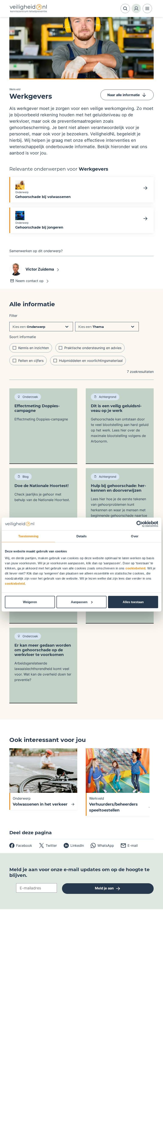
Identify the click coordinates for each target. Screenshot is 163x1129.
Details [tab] (81, 536)
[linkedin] (74, 845)
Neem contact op (29, 281)
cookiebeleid (135, 568)
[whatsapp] (102, 845)
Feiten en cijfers (31, 360)
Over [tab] (134, 536)
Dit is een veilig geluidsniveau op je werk (116, 408)
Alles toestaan (133, 602)
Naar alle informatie (123, 95)
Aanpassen (79, 602)
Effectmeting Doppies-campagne (37, 408)
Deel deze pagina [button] (30, 833)
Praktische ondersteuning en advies (92, 348)
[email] (129, 845)
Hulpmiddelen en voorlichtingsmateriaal (91, 360)
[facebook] (20, 845)
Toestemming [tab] (28, 536)
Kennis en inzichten (33, 348)
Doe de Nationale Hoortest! (41, 485)
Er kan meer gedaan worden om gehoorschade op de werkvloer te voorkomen (42, 650)
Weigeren (30, 602)
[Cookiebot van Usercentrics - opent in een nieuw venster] (139, 524)
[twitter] (48, 845)
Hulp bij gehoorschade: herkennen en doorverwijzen (118, 488)
